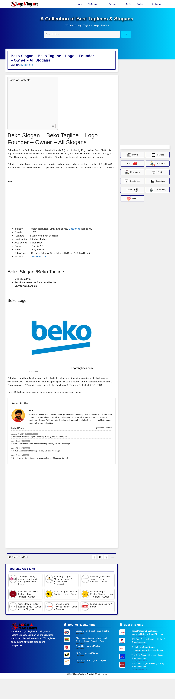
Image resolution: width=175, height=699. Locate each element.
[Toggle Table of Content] (52, 126)
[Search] (126, 34)
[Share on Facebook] (94, 557)
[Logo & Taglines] (24, 4)
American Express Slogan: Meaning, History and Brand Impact (40, 436)
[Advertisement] (32, 102)
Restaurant (156, 4)
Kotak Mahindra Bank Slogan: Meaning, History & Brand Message (41, 444)
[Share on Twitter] (100, 557)
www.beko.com (39, 256)
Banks (128, 4)
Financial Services (31, 434)
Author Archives (105, 428)
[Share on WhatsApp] (106, 557)
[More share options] (112, 557)
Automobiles (114, 4)
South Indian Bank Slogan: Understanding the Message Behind (40, 458)
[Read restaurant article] (87, 633)
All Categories (94, 4)
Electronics (27, 65)
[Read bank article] (143, 633)
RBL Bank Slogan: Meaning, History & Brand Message (36, 451)
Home (79, 4)
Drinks (140, 4)
